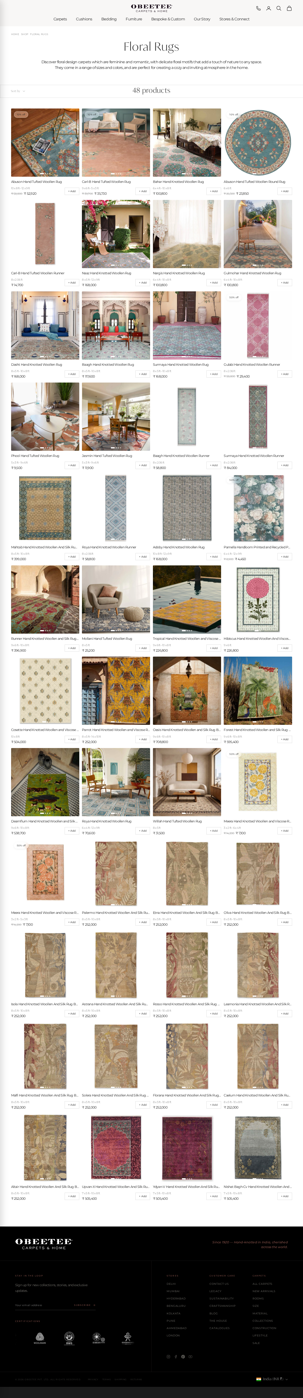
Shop (24, 34)
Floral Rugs (39, 34)
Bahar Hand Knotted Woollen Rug (178, 182)
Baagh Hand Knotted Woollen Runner (181, 456)
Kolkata (174, 1313)
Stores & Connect (234, 19)
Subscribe (82, 1305)
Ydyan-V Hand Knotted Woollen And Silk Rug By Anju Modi (187, 1187)
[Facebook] (176, 1356)
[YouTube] (190, 1356)
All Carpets (263, 1283)
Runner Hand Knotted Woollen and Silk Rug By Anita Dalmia (45, 638)
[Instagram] (168, 1356)
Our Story (202, 19)
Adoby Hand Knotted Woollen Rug (179, 547)
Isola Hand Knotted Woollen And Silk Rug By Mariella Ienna (45, 1004)
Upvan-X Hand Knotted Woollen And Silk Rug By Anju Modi (116, 1187)
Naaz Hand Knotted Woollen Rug (106, 273)
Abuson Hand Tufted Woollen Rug (36, 182)
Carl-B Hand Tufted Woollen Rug (106, 182)
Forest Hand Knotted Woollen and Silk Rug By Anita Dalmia (258, 730)
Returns (136, 1379)
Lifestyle (260, 1335)
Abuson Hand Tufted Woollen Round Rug (254, 182)
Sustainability (221, 1298)
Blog (213, 1313)
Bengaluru (176, 1306)
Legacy (215, 1291)
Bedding (109, 19)
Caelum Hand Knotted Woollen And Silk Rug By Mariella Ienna (258, 1095)
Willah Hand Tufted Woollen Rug (177, 821)
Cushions (84, 19)
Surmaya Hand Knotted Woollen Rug (181, 364)
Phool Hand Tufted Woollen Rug (35, 456)
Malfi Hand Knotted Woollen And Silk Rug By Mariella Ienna (45, 1095)
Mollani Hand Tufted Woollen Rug (107, 638)
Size (256, 1306)
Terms (106, 1379)
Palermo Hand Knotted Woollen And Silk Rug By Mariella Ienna (116, 913)
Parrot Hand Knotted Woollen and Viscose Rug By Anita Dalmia (116, 730)
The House (218, 1320)
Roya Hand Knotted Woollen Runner (109, 547)
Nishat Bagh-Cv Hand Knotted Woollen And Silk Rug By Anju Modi (258, 1187)
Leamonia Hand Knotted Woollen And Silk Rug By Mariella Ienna (258, 1004)
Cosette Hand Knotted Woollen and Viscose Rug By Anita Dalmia (45, 730)
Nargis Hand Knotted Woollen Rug (179, 273)
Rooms (258, 1298)
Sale (256, 1343)
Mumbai (173, 1291)
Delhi (171, 1283)
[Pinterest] (183, 1356)
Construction (265, 1328)
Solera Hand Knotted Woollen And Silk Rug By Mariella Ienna (116, 1095)
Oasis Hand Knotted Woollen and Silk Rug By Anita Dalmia (187, 730)
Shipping (121, 1379)
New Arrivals (264, 1291)
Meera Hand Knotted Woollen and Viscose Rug (258, 821)
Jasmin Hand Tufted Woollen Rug (107, 456)
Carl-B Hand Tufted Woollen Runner (37, 273)
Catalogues (219, 1328)
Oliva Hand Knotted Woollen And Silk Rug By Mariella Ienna (258, 913)
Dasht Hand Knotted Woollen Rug (36, 364)
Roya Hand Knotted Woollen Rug (107, 821)
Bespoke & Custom (168, 19)
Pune (171, 1320)
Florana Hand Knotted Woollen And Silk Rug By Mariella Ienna (187, 1095)
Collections (263, 1320)
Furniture (134, 19)
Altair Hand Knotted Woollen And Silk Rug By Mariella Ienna (45, 1187)
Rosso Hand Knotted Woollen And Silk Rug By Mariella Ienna (187, 1004)
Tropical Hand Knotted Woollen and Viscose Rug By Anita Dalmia (187, 638)
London (173, 1335)
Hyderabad (176, 1298)
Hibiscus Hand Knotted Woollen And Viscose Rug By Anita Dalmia (258, 638)
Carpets (60, 19)
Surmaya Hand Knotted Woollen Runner (254, 456)
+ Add (72, 191)
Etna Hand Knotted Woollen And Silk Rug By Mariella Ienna (187, 913)
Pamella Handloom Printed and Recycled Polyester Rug (258, 547)
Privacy (93, 1379)
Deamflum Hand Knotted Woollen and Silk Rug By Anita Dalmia (45, 821)
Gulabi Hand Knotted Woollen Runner (252, 364)
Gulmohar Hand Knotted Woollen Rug (252, 273)
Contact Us (219, 1283)
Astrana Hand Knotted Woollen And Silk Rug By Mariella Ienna (116, 1004)
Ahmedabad (177, 1328)
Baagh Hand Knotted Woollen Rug (108, 364)
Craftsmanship (222, 1306)
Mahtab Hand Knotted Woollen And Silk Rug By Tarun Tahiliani (45, 547)
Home (15, 34)
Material (260, 1313)
